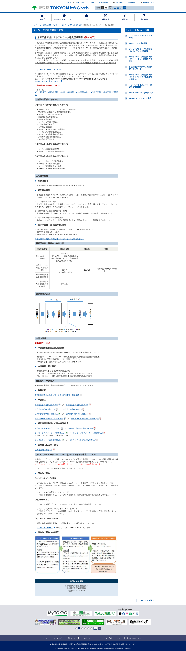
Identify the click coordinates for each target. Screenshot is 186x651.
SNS (92, 2)
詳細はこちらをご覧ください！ (47, 81)
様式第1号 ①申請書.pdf (72, 409)
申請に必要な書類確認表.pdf (77, 405)
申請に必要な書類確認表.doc (46, 405)
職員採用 (105, 19)
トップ (42, 19)
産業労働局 (131, 2)
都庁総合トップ (148, 2)
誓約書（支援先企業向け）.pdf (80, 428)
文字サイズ (111, 7)
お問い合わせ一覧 (127, 644)
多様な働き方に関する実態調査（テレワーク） (140, 68)
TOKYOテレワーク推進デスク (141, 93)
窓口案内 (144, 19)
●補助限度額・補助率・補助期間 (61, 92)
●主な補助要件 (40, 92)
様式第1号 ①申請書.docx (45, 409)
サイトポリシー (86, 638)
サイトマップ (80, 2)
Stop (99, 628)
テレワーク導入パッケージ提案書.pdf (88, 433)
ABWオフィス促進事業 (138, 43)
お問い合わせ (103, 2)
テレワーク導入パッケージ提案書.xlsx (50, 433)
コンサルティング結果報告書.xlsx (48, 440)
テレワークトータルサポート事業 (140, 36)
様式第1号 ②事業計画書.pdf (77, 414)
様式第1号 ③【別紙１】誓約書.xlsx (49, 419)
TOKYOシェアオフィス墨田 (140, 98)
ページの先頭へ (147, 600)
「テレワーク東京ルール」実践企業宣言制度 (140, 86)
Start (95, 628)
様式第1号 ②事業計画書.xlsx (46, 414)
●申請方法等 (96, 92)
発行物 (125, 19)
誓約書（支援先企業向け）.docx (47, 428)
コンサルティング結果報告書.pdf (82, 440)
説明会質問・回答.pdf (43, 450)
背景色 (98, 8)
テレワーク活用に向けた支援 (137, 30)
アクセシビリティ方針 (104, 638)
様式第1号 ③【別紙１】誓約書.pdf (85, 419)
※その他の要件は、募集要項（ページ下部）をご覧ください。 (59, 239)
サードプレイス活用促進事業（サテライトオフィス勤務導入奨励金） (140, 77)
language (119, 2)
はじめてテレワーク (45, 528)
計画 (86, 19)
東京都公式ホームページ (135, 638)
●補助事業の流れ (82, 92)
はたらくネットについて (64, 19)
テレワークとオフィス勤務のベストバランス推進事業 (140, 50)
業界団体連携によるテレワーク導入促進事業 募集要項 (57, 395)
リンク (119, 638)
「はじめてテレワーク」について (48, 69)
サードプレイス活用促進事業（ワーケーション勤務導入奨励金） (140, 59)
